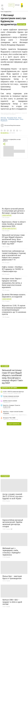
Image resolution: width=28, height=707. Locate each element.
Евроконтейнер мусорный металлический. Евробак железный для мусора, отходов (12, 523)
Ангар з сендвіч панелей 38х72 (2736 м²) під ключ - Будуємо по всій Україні (12, 496)
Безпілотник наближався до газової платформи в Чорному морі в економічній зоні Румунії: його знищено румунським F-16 (14, 255)
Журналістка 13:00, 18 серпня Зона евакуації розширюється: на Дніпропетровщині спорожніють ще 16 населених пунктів (14, 309)
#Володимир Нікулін (12, 118)
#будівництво (4, 120)
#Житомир (3, 118)
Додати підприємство (14, 423)
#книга (19, 118)
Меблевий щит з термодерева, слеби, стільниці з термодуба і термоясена (11, 551)
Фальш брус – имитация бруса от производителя (12, 577)
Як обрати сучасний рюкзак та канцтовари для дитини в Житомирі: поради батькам (13, 211)
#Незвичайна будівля (13, 119)
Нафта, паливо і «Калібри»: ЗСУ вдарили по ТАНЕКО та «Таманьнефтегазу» (12, 269)
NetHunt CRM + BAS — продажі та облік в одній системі (12, 602)
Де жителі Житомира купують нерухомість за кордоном (13, 295)
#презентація (4, 119)
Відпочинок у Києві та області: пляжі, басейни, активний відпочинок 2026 (14, 224)
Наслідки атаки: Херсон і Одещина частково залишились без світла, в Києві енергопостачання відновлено (12, 282)
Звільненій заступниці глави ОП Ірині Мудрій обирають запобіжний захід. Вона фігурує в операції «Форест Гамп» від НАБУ (13, 239)
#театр (21, 119)
